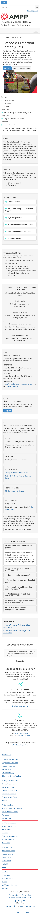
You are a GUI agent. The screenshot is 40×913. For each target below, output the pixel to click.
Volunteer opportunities (10, 834)
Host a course (6, 827)
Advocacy (5, 830)
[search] (37, 7)
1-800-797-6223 (25, 733)
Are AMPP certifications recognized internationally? (16, 608)
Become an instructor (9, 824)
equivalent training (12, 386)
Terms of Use (26, 893)
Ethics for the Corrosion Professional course (18, 384)
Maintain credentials (9, 791)
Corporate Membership (10, 760)
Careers (4, 879)
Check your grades (8, 785)
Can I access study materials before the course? (17, 595)
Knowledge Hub (32, 11)
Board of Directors (8, 876)
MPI (21, 904)
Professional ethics (8, 848)
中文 (15, 904)
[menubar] (33, 10)
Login (4, 2)
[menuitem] (33, 10)
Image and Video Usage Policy (20, 895)
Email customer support (20, 704)
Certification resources (9, 788)
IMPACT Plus (30, 904)
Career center (6, 855)
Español (8, 904)
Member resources (8, 764)
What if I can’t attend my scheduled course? (20, 581)
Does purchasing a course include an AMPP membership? (19, 601)
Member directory (8, 852)
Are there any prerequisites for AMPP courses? (18, 569)
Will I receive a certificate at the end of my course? (18, 588)
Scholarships (6, 858)
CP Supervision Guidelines (14, 491)
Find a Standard (7, 803)
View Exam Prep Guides (21, 68)
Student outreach (8, 837)
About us (5, 869)
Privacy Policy (14, 893)
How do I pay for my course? (18, 575)
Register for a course (9, 781)
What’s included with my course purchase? (18, 546)
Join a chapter (7, 767)
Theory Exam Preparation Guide (16, 472)
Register (7, 68)
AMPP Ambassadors (9, 820)
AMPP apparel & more (9, 883)
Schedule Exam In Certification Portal (18, 529)
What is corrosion (8, 845)
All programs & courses (10, 778)
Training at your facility (9, 795)
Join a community (8, 770)
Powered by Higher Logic (20, 910)
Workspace (6, 813)
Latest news (6, 873)
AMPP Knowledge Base (20, 742)
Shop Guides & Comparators (12, 806)
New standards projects (10, 809)
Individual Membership (10, 757)
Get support (6, 886)
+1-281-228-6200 (21, 731)
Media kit (5, 862)
